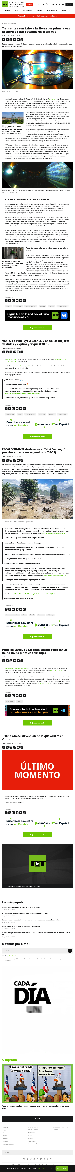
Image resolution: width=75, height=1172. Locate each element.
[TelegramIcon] (53, 4)
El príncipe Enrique (11, 668)
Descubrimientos (31, 306)
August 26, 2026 (38, 538)
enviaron (52, 99)
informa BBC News (56, 670)
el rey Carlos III (43, 683)
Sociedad (42, 414)
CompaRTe (12, 1165)
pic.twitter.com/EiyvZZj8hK (44, 594)
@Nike (7, 393)
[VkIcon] (43, 4)
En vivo (29, 4)
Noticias (7, 10)
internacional (62, 414)
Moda (19, 414)
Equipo (30, 1135)
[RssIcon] (47, 1158)
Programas (27, 10)
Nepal (32, 615)
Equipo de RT (66, 10)
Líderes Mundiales (8, 1144)
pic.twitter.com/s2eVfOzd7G (53, 533)
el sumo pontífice (25, 366)
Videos (5, 1136)
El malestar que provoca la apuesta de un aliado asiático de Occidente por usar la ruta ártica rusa (36, 934)
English (41, 1165)
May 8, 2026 (50, 398)
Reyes (19, 701)
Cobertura (31, 1138)
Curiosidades (10, 414)
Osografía (9, 1060)
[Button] (39, 4)
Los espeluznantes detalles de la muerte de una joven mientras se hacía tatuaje (31, 920)
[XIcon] (49, 4)
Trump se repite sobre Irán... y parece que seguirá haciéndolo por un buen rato (35, 1107)
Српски (55, 1165)
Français (48, 1165)
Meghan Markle (23, 668)
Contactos (31, 1132)
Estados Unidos (62, 306)
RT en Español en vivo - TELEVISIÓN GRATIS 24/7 (22, 886)
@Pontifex (14, 393)
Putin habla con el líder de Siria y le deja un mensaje (21, 926)
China (24, 615)
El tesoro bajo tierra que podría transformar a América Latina (25, 913)
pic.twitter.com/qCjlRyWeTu (55, 575)
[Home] (5, 4)
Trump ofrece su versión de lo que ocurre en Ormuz (37, 16)
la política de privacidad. (15, 956)
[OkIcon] (59, 4)
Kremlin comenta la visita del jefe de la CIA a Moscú (21, 907)
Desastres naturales (12, 615)
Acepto (13, 956)
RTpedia (5, 1141)
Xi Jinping (50, 615)
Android (55, 1130)
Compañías (18, 306)
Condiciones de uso (34, 1144)
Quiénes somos (33, 1130)
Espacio (51, 306)
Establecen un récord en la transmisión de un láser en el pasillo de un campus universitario (12, 264)
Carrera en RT (32, 1141)
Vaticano (51, 414)
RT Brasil (20, 1165)
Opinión (39, 10)
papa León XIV (11, 359)
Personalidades (30, 414)
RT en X (37, 1119)
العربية (27, 1165)
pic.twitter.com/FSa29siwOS (29, 393)
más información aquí (45, 1168)
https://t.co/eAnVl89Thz (23, 594)
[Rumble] (46, 4)
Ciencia (8, 306)
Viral (16, 10)
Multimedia (51, 10)
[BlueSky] (56, 4)
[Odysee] (30, 1158)
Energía (42, 306)
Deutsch (34, 1165)
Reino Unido (9, 701)
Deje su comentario (37, 328)
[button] (37, 864)
